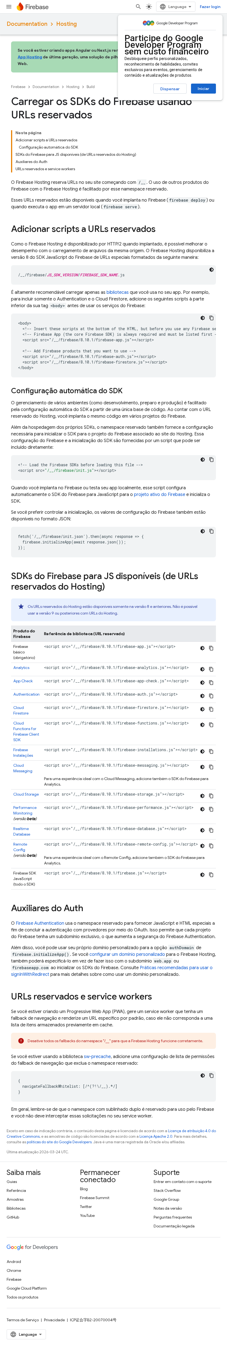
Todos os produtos (22, 1297)
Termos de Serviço (23, 1320)
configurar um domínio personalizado (127, 954)
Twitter (86, 1206)
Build (91, 86)
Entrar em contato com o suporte (182, 1181)
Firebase (18, 86)
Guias (12, 1181)
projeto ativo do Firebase (159, 494)
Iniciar (203, 88)
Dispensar (170, 88)
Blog (84, 1188)
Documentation (27, 24)
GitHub (13, 1217)
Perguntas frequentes (173, 1217)
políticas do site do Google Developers (59, 1142)
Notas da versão (168, 1208)
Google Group (166, 1199)
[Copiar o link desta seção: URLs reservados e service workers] (157, 997)
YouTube (87, 1215)
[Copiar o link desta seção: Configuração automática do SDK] (128, 391)
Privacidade (54, 1320)
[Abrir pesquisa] (138, 6)
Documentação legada (174, 1226)
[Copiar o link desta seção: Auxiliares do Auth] (88, 909)
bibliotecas (118, 292)
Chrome (14, 1270)
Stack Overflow (167, 1190)
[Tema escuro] (211, 269)
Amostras (15, 1199)
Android (14, 1261)
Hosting (66, 24)
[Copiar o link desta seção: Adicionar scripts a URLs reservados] (161, 229)
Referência (16, 1190)
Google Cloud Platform (27, 1288)
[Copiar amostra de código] (211, 318)
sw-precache (97, 1056)
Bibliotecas (16, 1208)
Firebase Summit (94, 1197)
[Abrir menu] (8, 6)
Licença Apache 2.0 (156, 1136)
